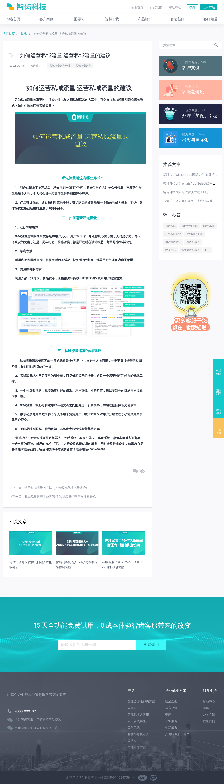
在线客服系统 (173, 233)
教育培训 (171, 708)
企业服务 (171, 721)
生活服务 (171, 727)
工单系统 (134, 727)
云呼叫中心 (135, 708)
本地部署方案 (137, 747)
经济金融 (171, 701)
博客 (206, 708)
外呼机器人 (193, 242)
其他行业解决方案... (178, 734)
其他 (24, 33)
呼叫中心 (170, 250)
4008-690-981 (26, 711)
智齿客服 (170, 225)
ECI (207, 250)
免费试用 (151, 645)
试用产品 (209, 7)
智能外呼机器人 (190, 250)
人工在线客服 (137, 721)
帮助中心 (175, 7)
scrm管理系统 (189, 225)
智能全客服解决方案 (141, 701)
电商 (168, 714)
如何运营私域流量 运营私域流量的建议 (59, 33)
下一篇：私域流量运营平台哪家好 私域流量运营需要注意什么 (54, 496)
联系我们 (209, 721)
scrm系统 (208, 225)
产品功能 (156, 7)
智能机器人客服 (138, 714)
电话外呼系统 (173, 242)
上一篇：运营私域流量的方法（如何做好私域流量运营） (50, 488)
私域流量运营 (83, 65)
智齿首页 (137, 7)
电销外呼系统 (194, 233)
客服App (134, 740)
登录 (192, 7)
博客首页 (9, 33)
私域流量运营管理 (59, 65)
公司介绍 (209, 714)
